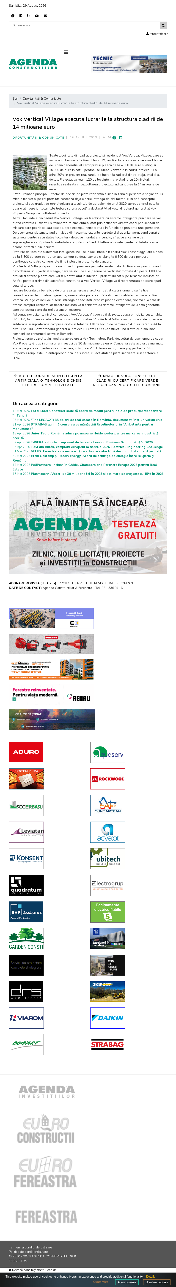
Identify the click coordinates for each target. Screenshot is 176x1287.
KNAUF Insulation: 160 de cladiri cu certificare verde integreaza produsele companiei (127, 380)
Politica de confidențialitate (28, 1252)
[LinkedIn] (120, 137)
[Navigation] (74, 52)
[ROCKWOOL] (127, 778)
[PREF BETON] (51, 669)
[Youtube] (37, 16)
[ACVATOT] (127, 832)
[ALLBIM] (52, 719)
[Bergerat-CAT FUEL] (127, 991)
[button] (157, 34)
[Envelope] (45, 16)
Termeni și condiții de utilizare (30, 1247)
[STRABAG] (127, 1044)
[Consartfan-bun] (127, 805)
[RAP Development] (46, 911)
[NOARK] (127, 912)
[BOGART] (46, 1044)
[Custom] (28, 16)
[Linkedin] (20, 16)
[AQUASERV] (127, 752)
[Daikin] (127, 1018)
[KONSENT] (46, 858)
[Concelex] (51, 618)
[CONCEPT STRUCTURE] (127, 965)
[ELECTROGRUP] (127, 885)
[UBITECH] (127, 858)
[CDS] (46, 965)
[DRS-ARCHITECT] (46, 991)
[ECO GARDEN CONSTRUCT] (46, 938)
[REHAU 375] (51, 694)
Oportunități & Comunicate (38, 138)
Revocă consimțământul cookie (34, 1270)
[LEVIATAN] (46, 832)
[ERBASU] (46, 805)
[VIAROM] (46, 1018)
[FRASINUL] (127, 938)
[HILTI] (51, 644)
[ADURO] (46, 752)
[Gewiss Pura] (46, 778)
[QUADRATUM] (46, 885)
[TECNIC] (129, 64)
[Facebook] (12, 16)
